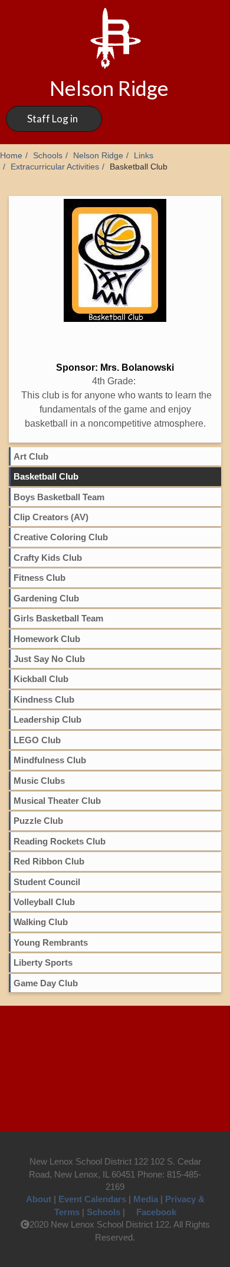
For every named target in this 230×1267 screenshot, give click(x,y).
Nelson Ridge (98, 155)
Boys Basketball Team (59, 497)
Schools (48, 155)
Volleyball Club (44, 902)
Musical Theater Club (57, 801)
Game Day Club (46, 983)
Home (11, 155)
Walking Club (41, 922)
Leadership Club (47, 719)
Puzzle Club (38, 821)
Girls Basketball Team (58, 618)
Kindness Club (44, 699)
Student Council (47, 882)
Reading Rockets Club (60, 841)
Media (145, 1199)
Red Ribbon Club (49, 861)
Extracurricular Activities (55, 166)
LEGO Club (37, 740)
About (38, 1199)
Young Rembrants (51, 942)
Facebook (156, 1212)
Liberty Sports (43, 962)
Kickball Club (41, 679)
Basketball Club (46, 476)
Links (143, 155)
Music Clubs (39, 781)
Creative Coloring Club (61, 537)
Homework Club (47, 639)
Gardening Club (46, 598)
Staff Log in (52, 118)
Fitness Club (39, 578)
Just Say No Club (49, 659)
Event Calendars (92, 1199)
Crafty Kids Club (48, 558)
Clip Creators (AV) (51, 517)
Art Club (31, 456)
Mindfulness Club (50, 760)
